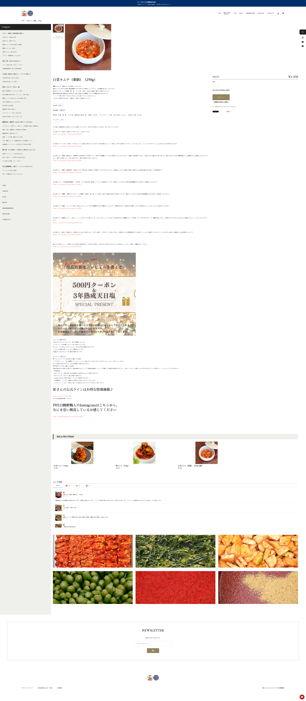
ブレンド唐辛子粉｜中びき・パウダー (12, 65)
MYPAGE (261, 13)
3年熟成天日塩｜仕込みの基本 (10, 78)
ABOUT (5, 191)
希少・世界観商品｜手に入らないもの (12, 174)
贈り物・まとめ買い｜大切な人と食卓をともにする (18, 150)
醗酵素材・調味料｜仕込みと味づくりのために (17, 122)
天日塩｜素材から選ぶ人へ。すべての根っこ (16, 74)
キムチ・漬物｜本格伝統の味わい (13, 33)
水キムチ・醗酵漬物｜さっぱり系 (11, 55)
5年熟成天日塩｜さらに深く (9, 81)
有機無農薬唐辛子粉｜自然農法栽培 (12, 68)
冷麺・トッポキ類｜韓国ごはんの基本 (12, 137)
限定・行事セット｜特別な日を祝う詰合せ (13, 157)
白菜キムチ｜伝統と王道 (9, 37)
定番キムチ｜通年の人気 (9, 41)
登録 (153, 650)
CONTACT (270, 13)
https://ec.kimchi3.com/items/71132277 (67, 184)
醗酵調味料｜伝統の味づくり (10, 133)
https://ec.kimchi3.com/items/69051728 (67, 222)
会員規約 (59, 688)
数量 (214, 81)
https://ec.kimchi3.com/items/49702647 (67, 160)
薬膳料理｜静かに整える (9, 109)
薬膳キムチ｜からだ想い (9, 48)
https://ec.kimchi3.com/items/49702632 (67, 134)
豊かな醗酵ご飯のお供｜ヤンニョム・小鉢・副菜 (15, 94)
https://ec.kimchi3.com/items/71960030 (67, 196)
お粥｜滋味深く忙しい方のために (11, 102)
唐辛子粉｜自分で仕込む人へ (11, 61)
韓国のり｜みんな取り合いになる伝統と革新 (14, 98)
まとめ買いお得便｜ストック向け (11, 161)
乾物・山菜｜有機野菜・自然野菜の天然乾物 (14, 129)
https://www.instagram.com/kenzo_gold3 (68, 416)
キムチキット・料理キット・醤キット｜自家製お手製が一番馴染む (20, 126)
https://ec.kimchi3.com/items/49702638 (67, 146)
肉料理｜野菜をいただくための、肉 (12, 116)
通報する (228, 111)
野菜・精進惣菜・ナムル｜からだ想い (12, 91)
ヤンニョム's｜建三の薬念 (9, 170)
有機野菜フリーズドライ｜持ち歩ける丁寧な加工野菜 (16, 144)
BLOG (241, 13)
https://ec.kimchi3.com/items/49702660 (67, 246)
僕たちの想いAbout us (227, 13)
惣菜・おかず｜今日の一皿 (11, 87)
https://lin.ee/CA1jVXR (62, 396)
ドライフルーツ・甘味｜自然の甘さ (12, 113)
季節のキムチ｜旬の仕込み (9, 52)
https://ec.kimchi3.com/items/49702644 (67, 172)
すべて (58, 485)
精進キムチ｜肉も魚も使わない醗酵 (12, 44)
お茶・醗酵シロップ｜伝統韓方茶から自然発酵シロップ (17, 140)
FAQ (235, 13)
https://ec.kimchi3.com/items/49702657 (67, 234)
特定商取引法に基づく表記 (45, 688)
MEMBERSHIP (250, 13)
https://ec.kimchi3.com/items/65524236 (67, 208)
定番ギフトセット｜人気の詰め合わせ (12, 153)
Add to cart (221, 97)
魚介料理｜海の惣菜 (7, 105)
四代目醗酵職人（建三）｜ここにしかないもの (17, 166)
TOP (219, 13)
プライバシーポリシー (27, 688)
